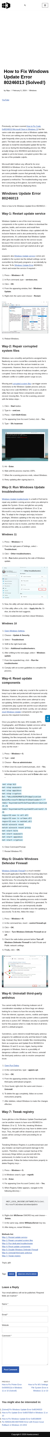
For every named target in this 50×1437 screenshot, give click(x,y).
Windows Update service (24, 256)
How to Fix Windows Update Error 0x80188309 (21, 1419)
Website (5, 1325)
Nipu (8, 90)
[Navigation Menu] (45, 5)
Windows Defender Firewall (13, 871)
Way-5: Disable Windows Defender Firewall (20, 1250)
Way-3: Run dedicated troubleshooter (17, 1243)
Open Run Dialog (11, 1065)
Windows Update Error (23, 265)
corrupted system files (22, 384)
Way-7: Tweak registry (11, 1256)
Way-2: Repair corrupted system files (17, 1240)
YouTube (5, 100)
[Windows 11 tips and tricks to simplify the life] (6, 5)
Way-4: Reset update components (16, 1246)
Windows (33, 90)
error (11, 1274)
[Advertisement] (25, 42)
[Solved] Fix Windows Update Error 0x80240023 (22, 1409)
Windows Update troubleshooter (15, 499)
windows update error (27, 1274)
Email (5, 1314)
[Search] (25, 5)
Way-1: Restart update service (14, 1237)
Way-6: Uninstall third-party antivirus (17, 1253)
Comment (7, 1336)
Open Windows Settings (14, 631)
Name (5, 1304)
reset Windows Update (11, 712)
